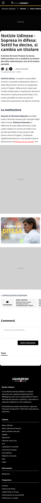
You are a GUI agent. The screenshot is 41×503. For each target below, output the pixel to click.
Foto (3, 459)
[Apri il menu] (3, 2)
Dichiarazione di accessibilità (13, 495)
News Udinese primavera (11, 428)
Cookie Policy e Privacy (10, 492)
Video (4, 462)
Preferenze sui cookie (10, 498)
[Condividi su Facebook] (6, 68)
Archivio (5, 486)
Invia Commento (28, 343)
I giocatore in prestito (10, 447)
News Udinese (7, 425)
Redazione (6, 474)
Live (3, 443)
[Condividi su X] (10, 68)
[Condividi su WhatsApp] (2, 68)
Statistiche (6, 437)
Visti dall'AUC (7, 453)
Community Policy (8, 489)
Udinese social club (9, 441)
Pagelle (4, 434)
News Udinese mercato (10, 431)
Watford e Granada (9, 456)
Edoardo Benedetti (22, 69)
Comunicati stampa (9, 450)
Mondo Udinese (9, 8)
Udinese (23, 9)
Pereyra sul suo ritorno (24, 141)
